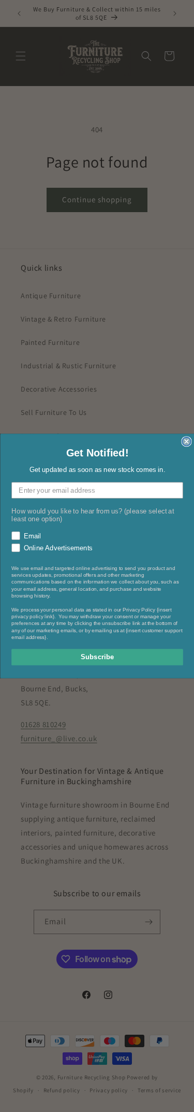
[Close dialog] (186, 441)
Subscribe (97, 657)
